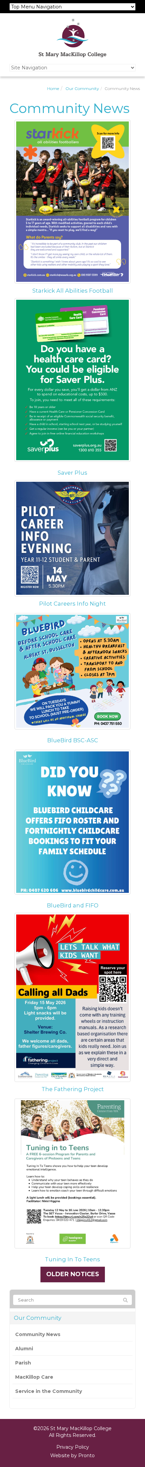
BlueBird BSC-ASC (72, 740)
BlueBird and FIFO (72, 905)
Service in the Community (48, 1391)
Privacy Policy (72, 1447)
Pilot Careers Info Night (72, 603)
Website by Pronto (72, 1455)
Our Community (82, 88)
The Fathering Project (72, 1089)
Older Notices (72, 1274)
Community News (37, 1334)
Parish (23, 1363)
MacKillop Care (34, 1377)
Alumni (24, 1349)
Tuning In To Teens (72, 1259)
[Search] (125, 1300)
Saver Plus (72, 472)
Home (53, 88)
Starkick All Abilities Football (72, 290)
